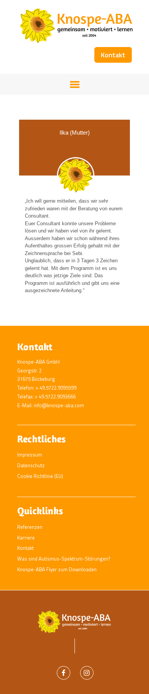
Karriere (26, 537)
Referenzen (29, 527)
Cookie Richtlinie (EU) (40, 476)
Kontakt (25, 548)
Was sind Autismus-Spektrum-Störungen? (63, 558)
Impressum (29, 454)
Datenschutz (31, 465)
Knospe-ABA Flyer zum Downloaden (57, 569)
